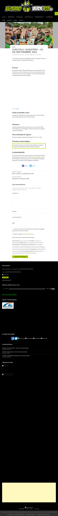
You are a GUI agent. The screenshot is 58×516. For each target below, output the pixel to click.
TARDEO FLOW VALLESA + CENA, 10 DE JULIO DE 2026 (14, 351)
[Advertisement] (29, 492)
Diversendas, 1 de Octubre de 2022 (20, 178)
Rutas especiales (19, 16)
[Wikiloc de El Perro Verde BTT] (37, 338)
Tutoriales (21, 20)
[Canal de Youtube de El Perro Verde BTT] (29, 338)
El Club (3, 16)
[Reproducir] (4, 289)
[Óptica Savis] (8, 305)
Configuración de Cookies (43, 514)
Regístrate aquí (11, 16)
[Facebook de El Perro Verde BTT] (12, 338)
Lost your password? (6, 280)
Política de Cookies (30, 514)
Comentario (15, 193)
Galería (3, 20)
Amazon (15, 20)
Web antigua (36, 508)
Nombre (14, 211)
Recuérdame (6, 274)
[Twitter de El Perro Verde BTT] (16, 338)
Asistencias (9, 20)
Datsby (27, 54)
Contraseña (4, 272)
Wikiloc (17, 108)
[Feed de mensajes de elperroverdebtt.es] (44, 338)
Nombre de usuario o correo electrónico (11, 269)
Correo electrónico (17, 217)
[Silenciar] (50, 289)
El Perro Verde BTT (36, 157)
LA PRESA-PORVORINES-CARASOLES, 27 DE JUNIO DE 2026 (15, 355)
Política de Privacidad (28, 234)
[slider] (53, 289)
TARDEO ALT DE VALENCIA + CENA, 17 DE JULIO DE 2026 (15, 348)
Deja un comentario (36, 54)
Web (13, 223)
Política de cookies (29, 508)
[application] (29, 289)
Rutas (13, 47)
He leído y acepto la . (23, 234)
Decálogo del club (29, 16)
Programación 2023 (39, 16)
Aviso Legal (10, 514)
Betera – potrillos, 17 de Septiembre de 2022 (22, 172)
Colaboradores (49, 16)
